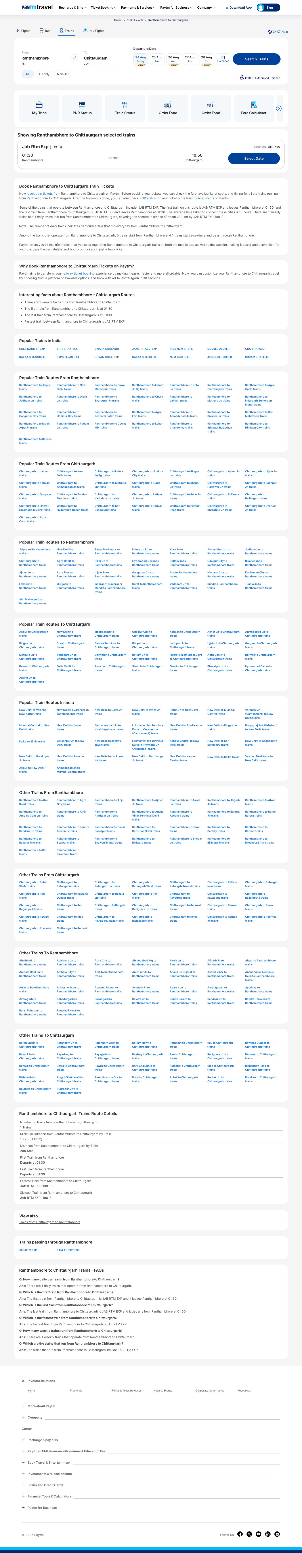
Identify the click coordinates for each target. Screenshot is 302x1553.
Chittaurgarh (193, 160)
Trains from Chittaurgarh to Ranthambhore (49, 1222)
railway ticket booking (79, 273)
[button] (223, 59)
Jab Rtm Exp (35, 146)
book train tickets (40, 193)
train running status (200, 198)
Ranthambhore (32, 160)
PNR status (148, 198)
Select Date (254, 158)
